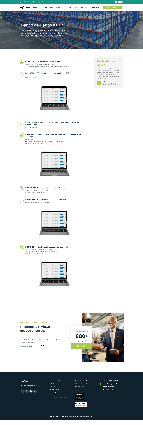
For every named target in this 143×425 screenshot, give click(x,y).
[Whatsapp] (35, 391)
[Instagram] (119, 2)
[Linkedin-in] (31, 391)
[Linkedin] (121, 2)
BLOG (76, 7)
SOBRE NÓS (44, 7)
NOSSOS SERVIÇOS (56, 7)
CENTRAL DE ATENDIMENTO (90, 7)
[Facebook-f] (116, 2)
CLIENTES (69, 7)
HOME (35, 7)
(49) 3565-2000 (110, 83)
